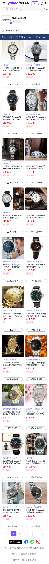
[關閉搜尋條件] (7, 9)
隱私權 (24, 560)
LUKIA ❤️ (45, 36)
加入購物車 (13, 84)
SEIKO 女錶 (31, 36)
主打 (4, 36)
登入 (35, 3)
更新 (41, 548)
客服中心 (14, 554)
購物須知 (33, 554)
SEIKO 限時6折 (13, 30)
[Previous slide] (3, 51)
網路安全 (16, 560)
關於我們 (24, 554)
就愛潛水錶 (38, 36)
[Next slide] (22, 51)
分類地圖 (33, 560)
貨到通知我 (36, 84)
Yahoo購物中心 (18, 3)
